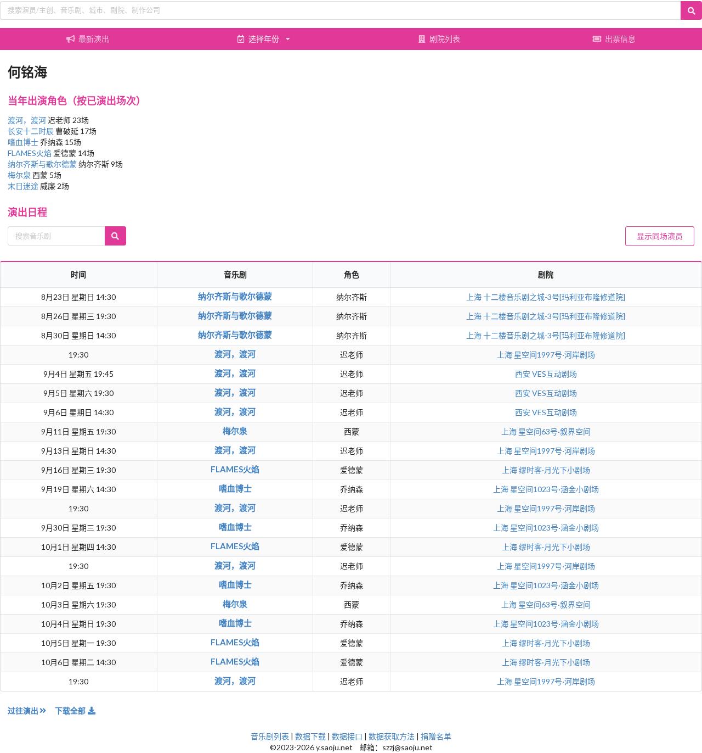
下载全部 (71, 710)
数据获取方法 (392, 736)
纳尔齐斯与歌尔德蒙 (43, 164)
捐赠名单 (436, 736)
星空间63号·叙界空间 (554, 431)
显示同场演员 (660, 236)
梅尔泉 (20, 175)
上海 (474, 297)
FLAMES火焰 (30, 153)
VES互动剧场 (554, 373)
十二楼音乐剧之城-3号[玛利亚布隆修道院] (554, 297)
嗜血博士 (24, 142)
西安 (523, 373)
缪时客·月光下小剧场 (554, 470)
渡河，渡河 (28, 120)
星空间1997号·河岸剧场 (554, 354)
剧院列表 (444, 38)
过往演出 (23, 710)
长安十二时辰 (31, 131)
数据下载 (310, 736)
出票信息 (620, 38)
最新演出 (93, 38)
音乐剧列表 (270, 736)
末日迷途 (24, 186)
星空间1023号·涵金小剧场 (554, 489)
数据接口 (347, 736)
